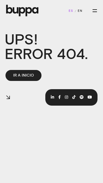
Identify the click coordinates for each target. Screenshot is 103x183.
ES (71, 11)
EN (80, 11)
